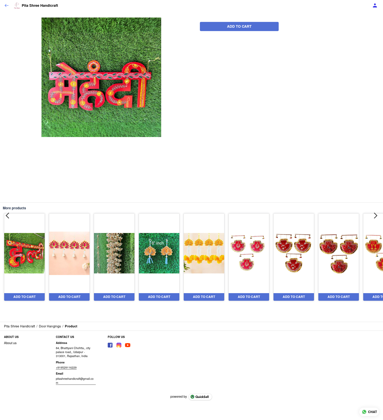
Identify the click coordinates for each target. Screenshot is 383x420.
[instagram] (119, 345)
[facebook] (110, 345)
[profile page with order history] (375, 6)
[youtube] (127, 345)
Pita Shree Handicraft (40, 6)
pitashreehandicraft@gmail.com (75, 381)
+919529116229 (66, 367)
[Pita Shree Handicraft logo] (17, 6)
